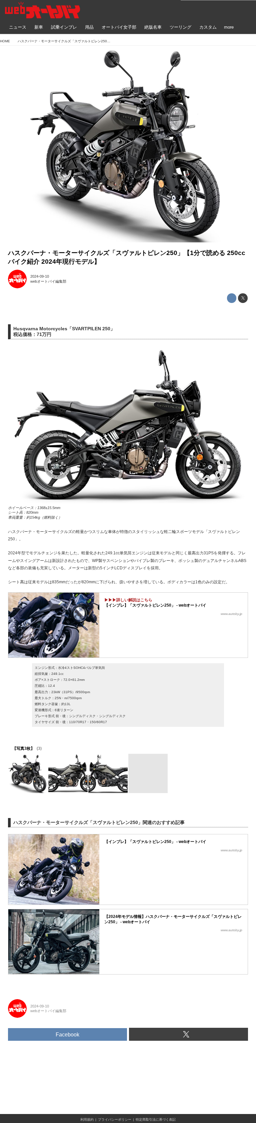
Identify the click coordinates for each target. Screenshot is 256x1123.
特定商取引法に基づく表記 (156, 1119)
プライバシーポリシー (114, 1119)
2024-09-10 (39, 276)
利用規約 (87, 1119)
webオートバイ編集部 (48, 281)
